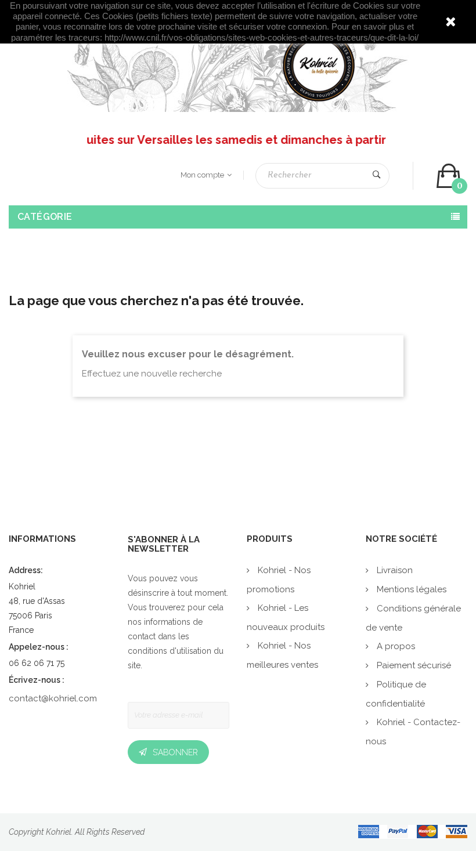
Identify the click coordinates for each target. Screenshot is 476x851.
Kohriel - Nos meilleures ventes (282, 655)
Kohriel (58, 831)
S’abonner (175, 752)
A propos (394, 646)
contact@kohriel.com (53, 698)
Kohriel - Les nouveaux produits (285, 617)
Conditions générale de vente (413, 618)
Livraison (393, 570)
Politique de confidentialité (396, 694)
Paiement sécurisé (412, 665)
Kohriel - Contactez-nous (413, 732)
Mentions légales (410, 589)
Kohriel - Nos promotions (279, 580)
